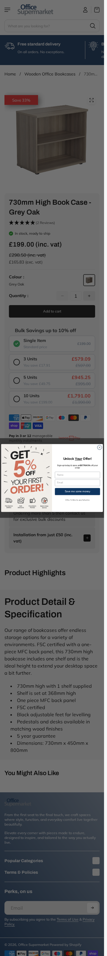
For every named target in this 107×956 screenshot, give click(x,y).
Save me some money (77, 491)
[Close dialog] (99, 447)
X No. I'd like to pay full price (77, 500)
